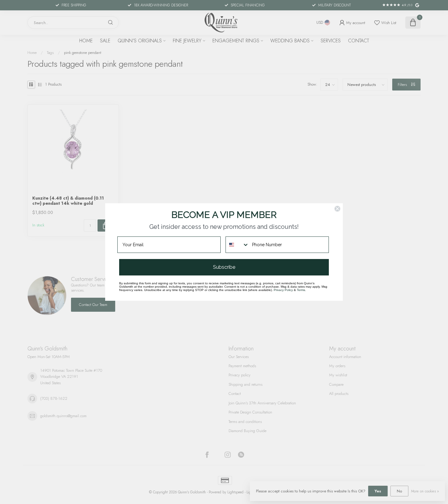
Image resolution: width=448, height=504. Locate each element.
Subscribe (224, 267)
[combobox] (237, 245)
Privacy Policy (283, 290)
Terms (301, 290)
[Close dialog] (337, 209)
